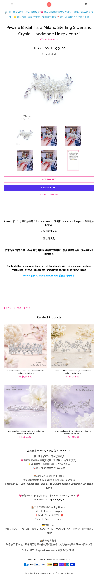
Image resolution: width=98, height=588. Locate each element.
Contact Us (32, 559)
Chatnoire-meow (49, 39)
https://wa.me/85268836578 (49, 499)
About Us (42, 559)
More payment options (49, 194)
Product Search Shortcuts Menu (58, 559)
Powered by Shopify (64, 573)
